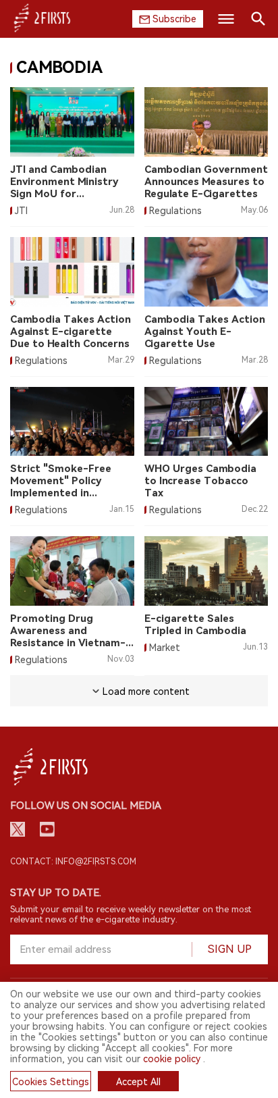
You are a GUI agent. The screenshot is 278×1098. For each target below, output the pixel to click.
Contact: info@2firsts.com (73, 861)
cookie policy (171, 1058)
